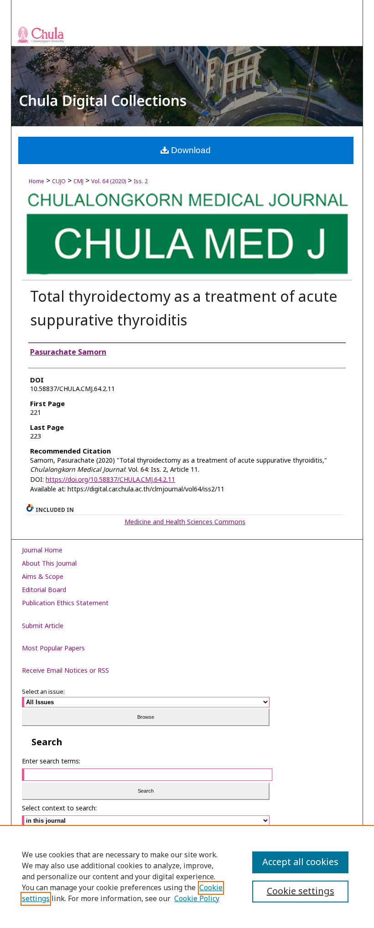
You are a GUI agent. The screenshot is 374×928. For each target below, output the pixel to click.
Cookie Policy (196, 898)
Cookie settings (300, 891)
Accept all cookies (300, 862)
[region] (187, 876)
